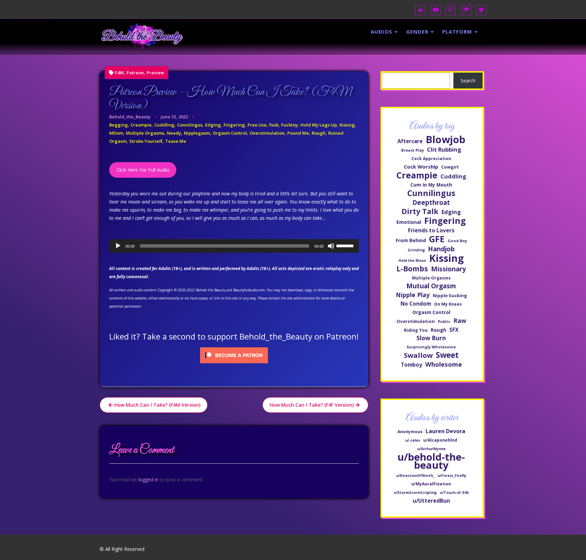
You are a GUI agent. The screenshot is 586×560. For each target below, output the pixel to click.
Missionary (448, 269)
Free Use (257, 125)
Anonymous (410, 432)
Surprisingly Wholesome (431, 346)
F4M (119, 73)
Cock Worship (421, 166)
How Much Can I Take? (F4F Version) (312, 405)
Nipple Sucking (450, 295)
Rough (319, 133)
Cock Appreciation (431, 158)
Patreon (135, 73)
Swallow (418, 355)
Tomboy (411, 364)
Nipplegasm (197, 133)
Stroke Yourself (145, 141)
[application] (234, 246)
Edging (213, 125)
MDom (116, 133)
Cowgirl (449, 167)
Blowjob (445, 139)
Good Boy (457, 240)
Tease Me (175, 141)
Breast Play (412, 150)
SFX (453, 329)
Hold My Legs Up (318, 125)
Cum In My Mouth (431, 184)
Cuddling (164, 125)
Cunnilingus (189, 125)
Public (444, 321)
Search (468, 80)
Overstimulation (267, 133)
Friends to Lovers (431, 230)
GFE (437, 239)
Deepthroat (431, 202)
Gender (417, 31)
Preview (155, 73)
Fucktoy (289, 125)
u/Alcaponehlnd (440, 440)
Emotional (408, 222)
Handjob (441, 249)
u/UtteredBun (431, 500)
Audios (381, 31)
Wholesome (443, 364)
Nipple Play (413, 295)
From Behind (411, 240)
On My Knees (448, 304)
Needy (174, 133)
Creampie (141, 125)
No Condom (416, 303)
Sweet (447, 355)
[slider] (345, 245)
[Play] (118, 246)
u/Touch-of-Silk (454, 492)
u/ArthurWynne (431, 448)
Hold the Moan (412, 260)
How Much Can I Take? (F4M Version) (157, 405)
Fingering (234, 125)
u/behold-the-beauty (431, 461)
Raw (459, 320)
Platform (457, 31)
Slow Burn (431, 338)
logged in (148, 479)
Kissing (347, 125)
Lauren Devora (445, 431)
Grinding (416, 249)
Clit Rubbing (444, 149)
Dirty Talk (420, 211)
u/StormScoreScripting (415, 492)
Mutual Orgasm (431, 286)
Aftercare (410, 141)
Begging (118, 125)
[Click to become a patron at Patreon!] (234, 354)
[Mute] (331, 246)
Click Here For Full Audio (143, 170)
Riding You (416, 330)
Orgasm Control (230, 133)
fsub (273, 125)
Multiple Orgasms (145, 133)
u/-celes (412, 440)
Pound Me (298, 133)
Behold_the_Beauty (130, 117)
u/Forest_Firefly (451, 475)
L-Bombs (412, 269)
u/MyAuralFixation (431, 484)
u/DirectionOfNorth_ (415, 475)
